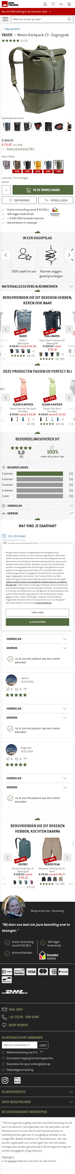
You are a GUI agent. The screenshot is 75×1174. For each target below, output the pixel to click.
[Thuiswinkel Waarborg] (48, 955)
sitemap (12, 1161)
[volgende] (69, 329)
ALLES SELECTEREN (37, 622)
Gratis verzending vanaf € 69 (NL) (28, 209)
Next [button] (69, 255)
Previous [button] (6, 255)
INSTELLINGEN (37, 612)
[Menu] (5, 18)
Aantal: (5, 181)
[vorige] (6, 329)
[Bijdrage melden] (25, 689)
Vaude (7, 34)
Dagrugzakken (12, 28)
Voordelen (14, 639)
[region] (37, 587)
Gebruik (12, 648)
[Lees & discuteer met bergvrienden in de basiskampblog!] (20, 1081)
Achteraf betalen (22, 953)
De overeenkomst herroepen (24, 1112)
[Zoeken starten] (69, 19)
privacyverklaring (43, 602)
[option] (37, 79)
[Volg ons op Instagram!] (8, 1081)
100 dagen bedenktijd (20, 214)
